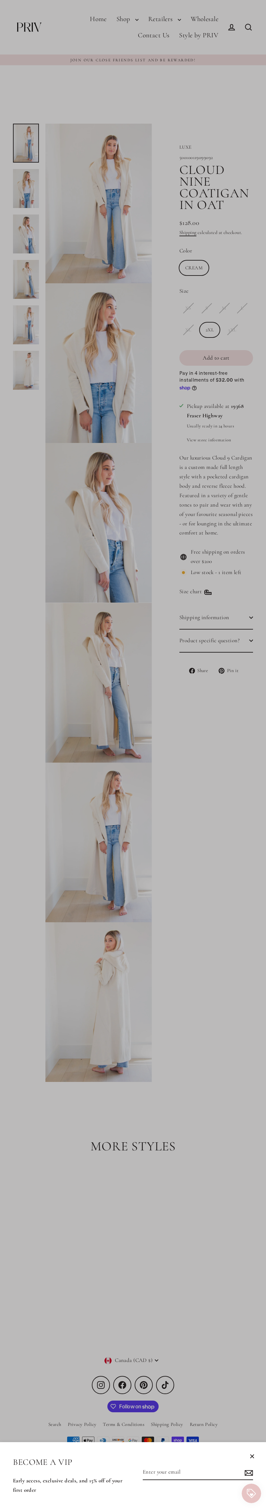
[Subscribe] (248, 1472)
